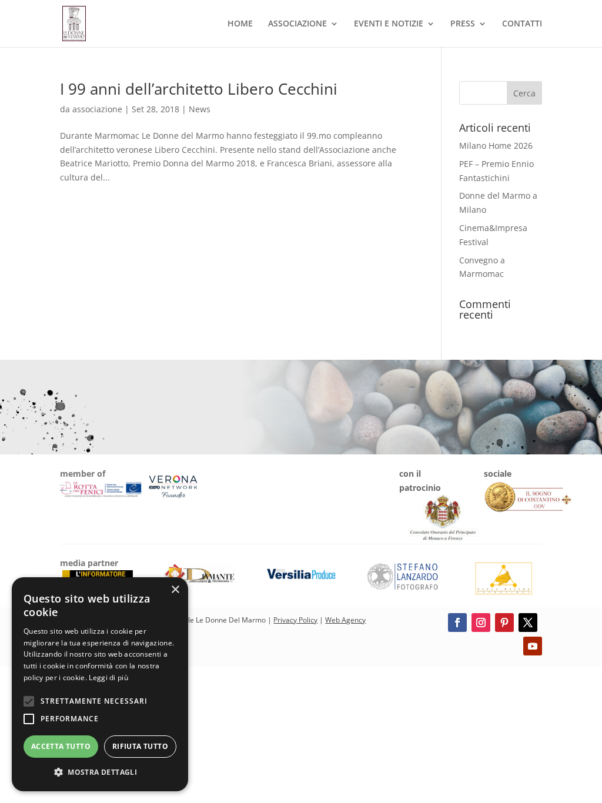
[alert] (100, 684)
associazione (97, 109)
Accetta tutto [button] (61, 746)
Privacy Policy (295, 620)
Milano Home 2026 (496, 145)
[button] (100, 772)
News (199, 109)
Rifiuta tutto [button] (140, 746)
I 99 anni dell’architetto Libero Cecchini (198, 88)
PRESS (462, 24)
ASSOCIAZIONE (297, 24)
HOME (240, 24)
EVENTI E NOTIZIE (388, 24)
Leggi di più (108, 677)
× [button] (174, 589)
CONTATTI (522, 24)
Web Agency (345, 620)
